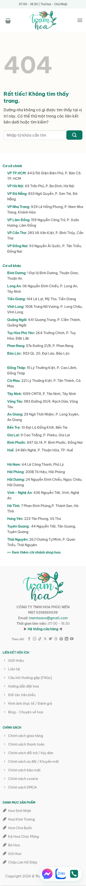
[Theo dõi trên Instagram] (34, 639)
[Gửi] (74, 135)
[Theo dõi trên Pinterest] (61, 639)
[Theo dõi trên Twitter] (50, 639)
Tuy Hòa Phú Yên (20, 333)
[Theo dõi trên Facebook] (29, 639)
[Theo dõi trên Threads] (56, 639)
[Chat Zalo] (60, 874)
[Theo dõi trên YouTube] (72, 639)
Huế (10, 450)
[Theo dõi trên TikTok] (40, 639)
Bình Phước (16, 442)
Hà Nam (13, 464)
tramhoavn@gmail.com (48, 618)
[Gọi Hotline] (74, 874)
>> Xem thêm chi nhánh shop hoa (33, 552)
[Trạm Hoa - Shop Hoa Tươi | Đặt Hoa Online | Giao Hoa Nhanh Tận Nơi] (43, 20)
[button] (7, 20)
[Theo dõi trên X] (45, 639)
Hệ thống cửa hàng (43, 629)
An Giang (14, 414)
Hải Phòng (15, 472)
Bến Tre (13, 427)
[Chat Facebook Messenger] (47, 874)
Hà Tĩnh (13, 506)
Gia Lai (13, 435)
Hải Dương (15, 479)
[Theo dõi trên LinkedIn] (66, 639)
